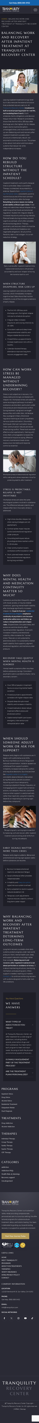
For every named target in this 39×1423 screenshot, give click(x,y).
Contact (5, 1278)
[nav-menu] (36, 9)
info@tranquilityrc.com (10, 1307)
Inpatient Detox (7, 1094)
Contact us (7, 976)
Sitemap (23, 1409)
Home (4, 19)
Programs (6, 1263)
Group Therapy (7, 1142)
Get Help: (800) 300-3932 (19, 3)
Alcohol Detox (7, 1101)
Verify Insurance (9, 1272)
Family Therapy (7, 1145)
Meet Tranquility (9, 1260)
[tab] (19, 1025)
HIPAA (16, 1409)
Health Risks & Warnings (11, 1174)
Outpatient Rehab (8, 1108)
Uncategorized (7, 1181)
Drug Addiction (7, 1123)
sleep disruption (24, 882)
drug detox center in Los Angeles (17, 774)
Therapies (6, 1269)
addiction (5, 1167)
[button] (19, 1025)
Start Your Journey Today (15, 1236)
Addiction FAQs (7, 1170)
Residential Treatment (9, 1104)
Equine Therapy (7, 1149)
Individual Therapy (8, 1139)
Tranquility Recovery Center (13, 108)
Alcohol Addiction (8, 1127)
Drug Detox (6, 1097)
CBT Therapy (6, 1152)
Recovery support (8, 1177)
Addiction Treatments (12, 1266)
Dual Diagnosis (7, 1111)
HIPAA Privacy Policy (11, 1275)
